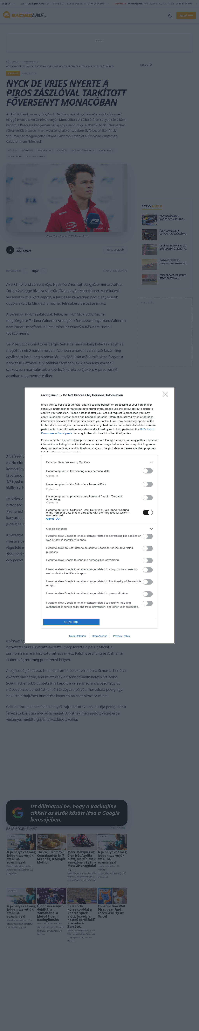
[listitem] (99, 462)
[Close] (166, 395)
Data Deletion (77, 635)
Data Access (99, 635)
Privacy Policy (121, 635)
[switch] (148, 470)
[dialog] (99, 515)
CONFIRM (71, 622)
